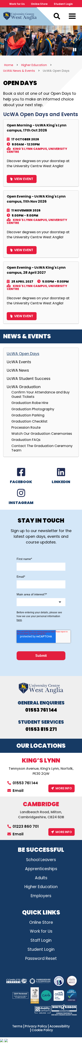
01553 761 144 (41, 710)
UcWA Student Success (28, 378)
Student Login (63, 4)
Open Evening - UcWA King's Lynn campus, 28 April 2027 (36, 270)
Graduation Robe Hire (29, 402)
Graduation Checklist (29, 421)
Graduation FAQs (25, 439)
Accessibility (59, 1026)
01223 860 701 (26, 826)
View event (23, 178)
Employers (41, 896)
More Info (64, 788)
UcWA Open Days (23, 353)
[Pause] (74, 50)
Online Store (39, 4)
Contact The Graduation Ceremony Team (42, 447)
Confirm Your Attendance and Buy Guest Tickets (40, 394)
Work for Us (17, 4)
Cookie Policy (42, 1030)
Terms (17, 1026)
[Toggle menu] (72, 17)
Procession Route (26, 427)
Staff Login (41, 940)
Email (18, 790)
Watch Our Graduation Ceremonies (41, 433)
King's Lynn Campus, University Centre (37, 150)
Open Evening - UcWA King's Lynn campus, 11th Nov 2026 (36, 199)
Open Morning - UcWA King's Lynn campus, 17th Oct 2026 (36, 128)
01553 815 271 (41, 729)
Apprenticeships (41, 869)
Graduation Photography (32, 409)
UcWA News (18, 370)
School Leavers (41, 860)
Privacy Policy (36, 1026)
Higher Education (41, 887)
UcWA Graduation (24, 386)
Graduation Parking (27, 415)
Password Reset (41, 958)
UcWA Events (19, 361)
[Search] (56, 16)
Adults (41, 878)
